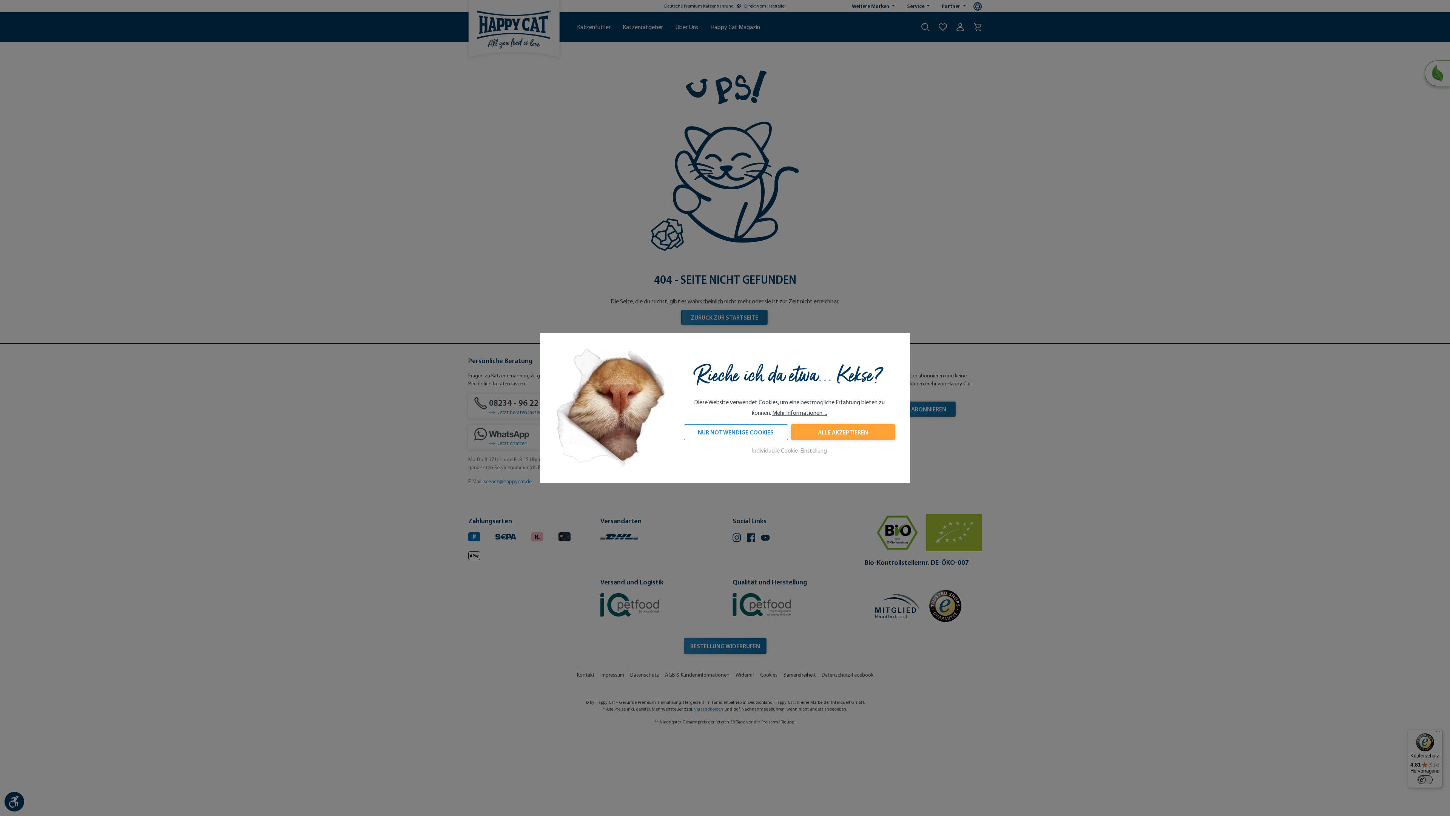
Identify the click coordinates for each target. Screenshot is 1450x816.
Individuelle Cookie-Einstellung (789, 450)
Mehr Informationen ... (799, 412)
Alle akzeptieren (843, 432)
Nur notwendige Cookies (736, 432)
